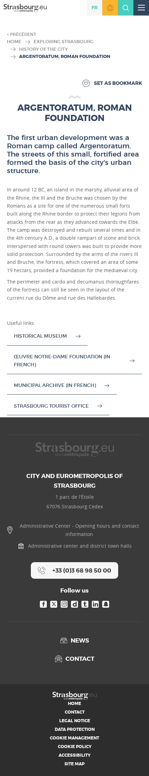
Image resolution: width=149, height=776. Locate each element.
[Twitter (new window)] (53, 604)
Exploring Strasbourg (64, 41)
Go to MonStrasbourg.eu (110, 8)
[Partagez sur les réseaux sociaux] (133, 760)
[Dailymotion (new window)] (74, 604)
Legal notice (74, 721)
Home (14, 41)
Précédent (23, 34)
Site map (74, 764)
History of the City (43, 49)
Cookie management (74, 738)
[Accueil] (25, 7)
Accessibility (74, 755)
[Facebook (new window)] (43, 604)
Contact (75, 712)
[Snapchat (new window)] (105, 604)
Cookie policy (74, 746)
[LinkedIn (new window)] (95, 604)
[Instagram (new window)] (64, 604)
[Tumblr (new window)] (84, 604)
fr (94, 7)
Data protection (75, 729)
